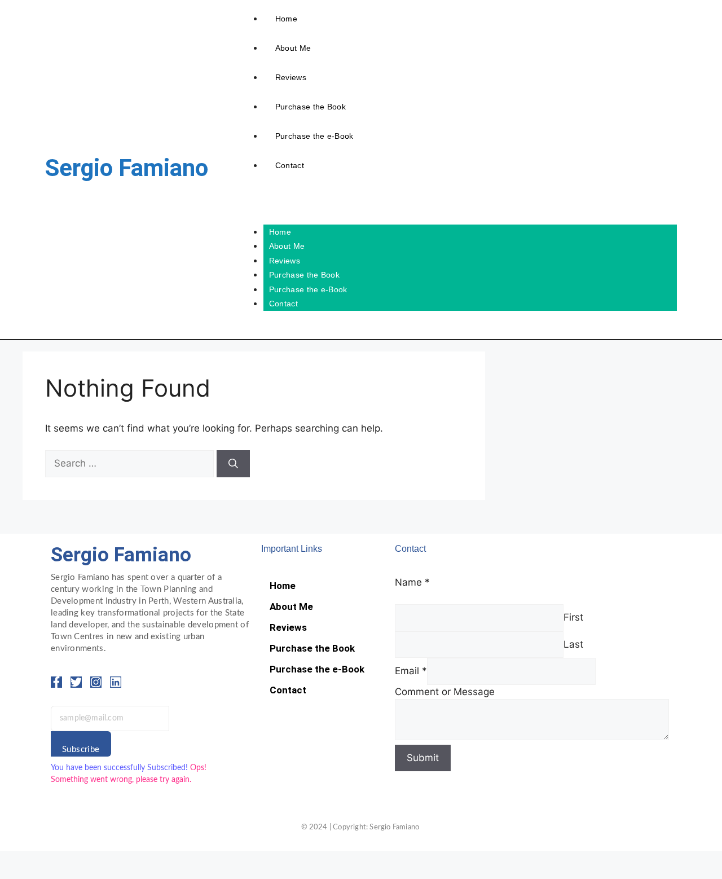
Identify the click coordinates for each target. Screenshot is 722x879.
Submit (423, 757)
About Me (293, 47)
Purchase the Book (310, 106)
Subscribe (81, 749)
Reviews (290, 77)
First (573, 617)
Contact (289, 165)
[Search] (233, 463)
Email (411, 670)
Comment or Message (445, 691)
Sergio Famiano (126, 168)
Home (286, 18)
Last (573, 644)
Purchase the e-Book (314, 135)
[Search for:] (131, 463)
